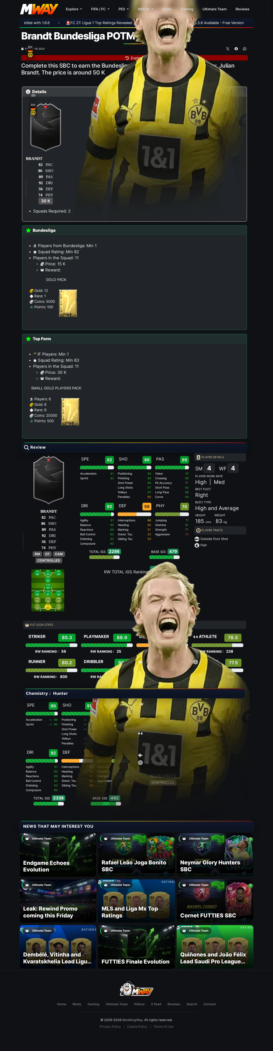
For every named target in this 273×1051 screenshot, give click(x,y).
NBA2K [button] (144, 9)
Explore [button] (72, 9)
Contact (209, 1004)
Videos (139, 1004)
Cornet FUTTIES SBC (208, 915)
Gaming (187, 9)
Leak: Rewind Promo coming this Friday (50, 912)
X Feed (156, 1004)
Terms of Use (163, 1027)
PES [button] (122, 9)
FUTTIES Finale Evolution (136, 961)
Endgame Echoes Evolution (46, 866)
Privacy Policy (110, 1027)
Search (192, 1004)
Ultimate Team (214, 9)
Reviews (242, 9)
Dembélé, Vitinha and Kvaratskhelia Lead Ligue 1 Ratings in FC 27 (57, 961)
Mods (167, 9)
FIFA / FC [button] (98, 9)
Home (61, 1004)
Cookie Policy (137, 1027)
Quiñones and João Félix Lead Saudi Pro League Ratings (213, 961)
